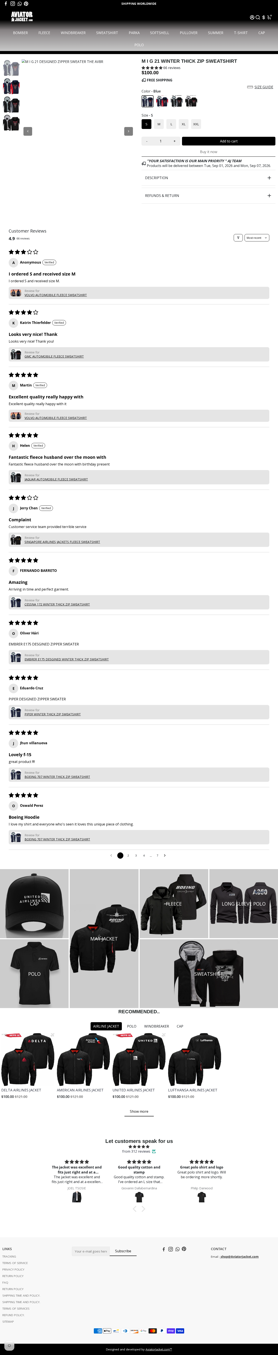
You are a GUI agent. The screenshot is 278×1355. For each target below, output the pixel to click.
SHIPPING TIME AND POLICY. (21, 1295)
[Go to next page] (165, 856)
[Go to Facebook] (5, 4)
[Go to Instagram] (12, 4)
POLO (139, 45)
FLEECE (44, 32)
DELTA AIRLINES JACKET (21, 1090)
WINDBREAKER (73, 32)
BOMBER (20, 32)
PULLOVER (188, 32)
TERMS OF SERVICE (15, 1263)
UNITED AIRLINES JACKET (134, 1090)
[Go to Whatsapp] (19, 4)
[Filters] (238, 237)
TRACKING (9, 1256)
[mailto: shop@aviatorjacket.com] (220, 1257)
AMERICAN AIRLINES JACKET (80, 1090)
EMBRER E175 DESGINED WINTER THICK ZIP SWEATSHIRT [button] (67, 659)
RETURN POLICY (12, 1276)
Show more (139, 1111)
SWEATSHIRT (107, 32)
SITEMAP (8, 1322)
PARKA (134, 32)
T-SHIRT (241, 32)
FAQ (5, 1282)
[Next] (128, 131)
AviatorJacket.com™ (159, 1349)
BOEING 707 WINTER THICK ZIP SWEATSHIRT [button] (57, 777)
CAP (261, 32)
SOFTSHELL (159, 32)
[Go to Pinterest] (26, 4)
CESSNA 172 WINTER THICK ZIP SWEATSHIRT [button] (57, 604)
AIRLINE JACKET (106, 1026)
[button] (152, 67)
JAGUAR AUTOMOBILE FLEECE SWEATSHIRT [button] (56, 479)
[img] (139, 1146)
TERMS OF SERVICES (16, 1308)
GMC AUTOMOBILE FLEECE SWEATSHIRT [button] (54, 356)
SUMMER (215, 32)
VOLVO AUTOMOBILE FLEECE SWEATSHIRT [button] (56, 295)
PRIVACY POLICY (13, 1269)
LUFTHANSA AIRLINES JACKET (192, 1090)
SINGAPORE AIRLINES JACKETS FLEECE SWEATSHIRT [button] (62, 542)
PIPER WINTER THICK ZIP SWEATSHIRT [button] (53, 714)
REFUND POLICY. (13, 1315)
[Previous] (27, 131)
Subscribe (123, 1251)
